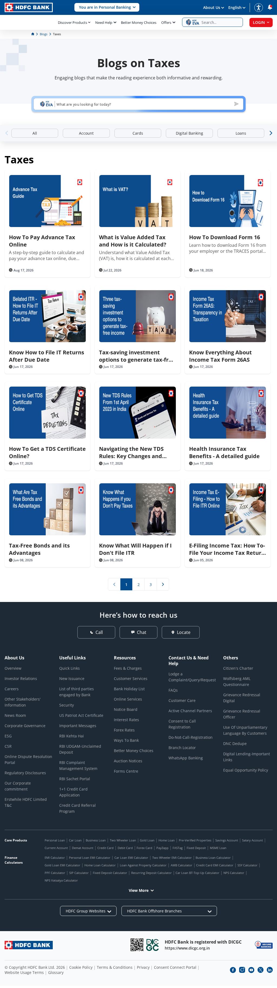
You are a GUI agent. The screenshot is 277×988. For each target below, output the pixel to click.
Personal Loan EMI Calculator (89, 858)
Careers (12, 688)
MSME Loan (218, 848)
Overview (13, 668)
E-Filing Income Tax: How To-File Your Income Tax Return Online (227, 549)
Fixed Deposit (196, 848)
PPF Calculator (55, 873)
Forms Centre (126, 771)
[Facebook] (233, 970)
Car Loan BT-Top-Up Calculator (197, 873)
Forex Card (144, 848)
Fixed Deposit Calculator (110, 873)
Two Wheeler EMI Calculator (172, 858)
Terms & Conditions (115, 967)
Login (259, 22)
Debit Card (125, 848)
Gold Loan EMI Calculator (62, 865)
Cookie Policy (81, 967)
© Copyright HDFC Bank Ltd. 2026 (35, 967)
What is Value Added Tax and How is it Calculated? (132, 241)
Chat (141, 632)
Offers (166, 22)
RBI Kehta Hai (71, 735)
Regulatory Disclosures (25, 772)
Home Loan (167, 840)
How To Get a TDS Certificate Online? (47, 452)
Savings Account (226, 840)
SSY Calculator (248, 865)
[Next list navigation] (163, 584)
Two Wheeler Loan (123, 840)
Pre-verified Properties (195, 840)
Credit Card (105, 848)
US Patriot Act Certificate (81, 715)
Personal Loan (55, 840)
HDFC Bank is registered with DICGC (203, 942)
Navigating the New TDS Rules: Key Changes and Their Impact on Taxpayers (135, 452)
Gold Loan (147, 840)
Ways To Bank (126, 740)
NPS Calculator (233, 873)
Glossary (56, 972)
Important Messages (77, 725)
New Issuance (71, 678)
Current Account (56, 848)
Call (99, 632)
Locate (183, 632)
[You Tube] (251, 970)
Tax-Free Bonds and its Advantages (39, 549)
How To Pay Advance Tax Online (42, 241)
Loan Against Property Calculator (143, 865)
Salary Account (252, 840)
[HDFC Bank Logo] (29, 7)
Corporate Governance (25, 725)
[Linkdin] (270, 970)
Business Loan (96, 840)
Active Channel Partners (190, 710)
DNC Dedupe (235, 743)
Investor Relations (21, 678)
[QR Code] (137, 945)
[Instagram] (242, 970)
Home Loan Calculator (100, 865)
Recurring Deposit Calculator (151, 873)
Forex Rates (124, 730)
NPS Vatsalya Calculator (61, 880)
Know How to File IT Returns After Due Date (46, 356)
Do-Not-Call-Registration (191, 737)
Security (66, 705)
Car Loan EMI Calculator (131, 858)
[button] (106, 7)
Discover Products (72, 22)
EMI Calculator (55, 858)
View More (139, 890)
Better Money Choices (138, 22)
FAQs (173, 690)
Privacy (143, 967)
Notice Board (125, 709)
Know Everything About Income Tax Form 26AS (220, 356)
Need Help (103, 22)
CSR (8, 746)
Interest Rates (126, 719)
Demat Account (82, 848)
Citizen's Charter (238, 668)
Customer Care (182, 700)
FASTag (178, 848)
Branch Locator (182, 747)
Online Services (128, 699)
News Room (15, 715)
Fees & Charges (128, 668)
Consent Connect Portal (175, 967)
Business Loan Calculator (213, 858)
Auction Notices (128, 760)
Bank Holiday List (129, 688)
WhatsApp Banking (186, 757)
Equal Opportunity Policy (245, 770)
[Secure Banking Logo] (264, 945)
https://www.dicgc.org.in (187, 948)
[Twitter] (260, 970)
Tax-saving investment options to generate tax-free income (137, 356)
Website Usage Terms (24, 972)
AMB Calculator (181, 865)
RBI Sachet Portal (74, 778)
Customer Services (130, 678)
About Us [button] (211, 7)
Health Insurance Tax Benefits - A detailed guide (224, 452)
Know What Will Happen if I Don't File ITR (135, 549)
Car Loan (75, 840)
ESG (8, 735)
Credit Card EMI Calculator (214, 865)
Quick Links (69, 668)
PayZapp (162, 848)
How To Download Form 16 (224, 237)
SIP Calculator (79, 873)
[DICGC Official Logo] (152, 945)
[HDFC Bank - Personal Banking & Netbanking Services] (29, 945)
